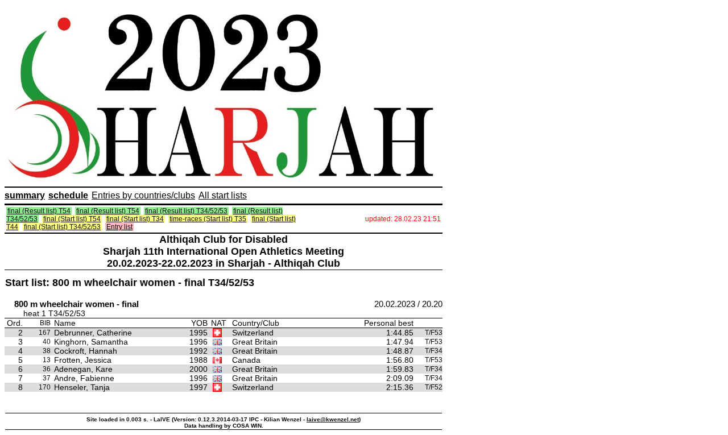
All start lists (222, 195)
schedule (68, 195)
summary (25, 195)
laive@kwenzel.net (333, 419)
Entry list (119, 227)
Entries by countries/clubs (143, 195)
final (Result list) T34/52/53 (186, 211)
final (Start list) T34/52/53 (62, 227)
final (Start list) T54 (72, 219)
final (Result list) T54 (39, 211)
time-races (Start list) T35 (207, 219)
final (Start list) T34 (135, 219)
